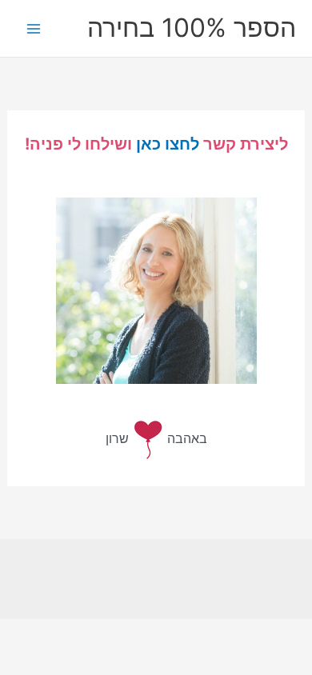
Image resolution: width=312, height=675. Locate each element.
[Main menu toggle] (34, 28)
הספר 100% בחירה (191, 27)
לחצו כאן (167, 144)
